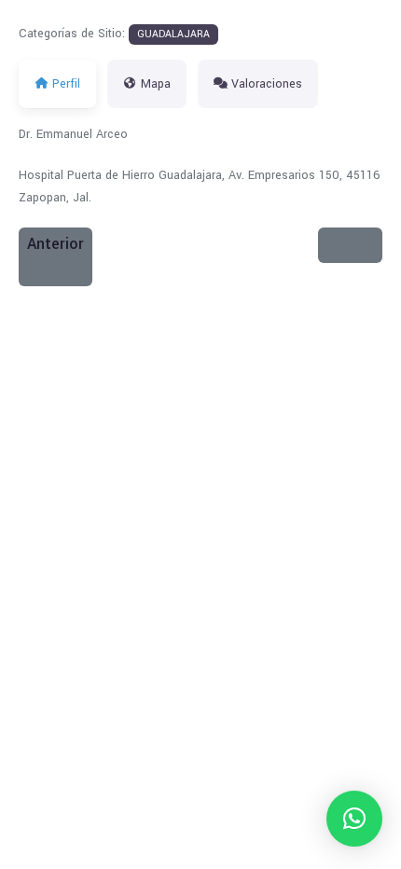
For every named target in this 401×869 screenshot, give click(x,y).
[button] (354, 819)
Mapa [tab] (156, 84)
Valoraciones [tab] (266, 84)
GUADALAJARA (173, 34)
